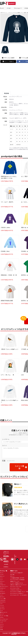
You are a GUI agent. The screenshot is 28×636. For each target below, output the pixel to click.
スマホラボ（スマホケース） (16, 589)
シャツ (1, 577)
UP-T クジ (12, 576)
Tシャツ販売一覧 (24, 12)
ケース (1, 610)
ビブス (1, 627)
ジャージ (2, 624)
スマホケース (2, 584)
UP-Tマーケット (4, 12)
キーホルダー (2, 593)
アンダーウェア (3, 620)
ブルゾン (2, 626)
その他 (1, 629)
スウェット (2, 581)
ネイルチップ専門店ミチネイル (16, 583)
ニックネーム (5, 439)
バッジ (1, 595)
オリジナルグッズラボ (14, 588)
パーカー (9, 8)
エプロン (2, 617)
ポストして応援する (9, 61)
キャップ (2, 614)
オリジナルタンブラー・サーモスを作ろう (18, 595)
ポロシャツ (2, 576)
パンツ (1, 579)
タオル (1, 583)
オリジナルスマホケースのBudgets (17, 579)
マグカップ (2, 591)
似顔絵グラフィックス (14, 581)
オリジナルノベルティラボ (15, 586)
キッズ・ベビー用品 (4, 615)
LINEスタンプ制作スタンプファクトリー (18, 584)
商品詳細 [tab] (6, 93)
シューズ (2, 605)
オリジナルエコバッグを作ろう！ (17, 593)
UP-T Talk (12, 574)
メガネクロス (2, 600)
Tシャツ (2, 8)
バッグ (1, 589)
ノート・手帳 (2, 598)
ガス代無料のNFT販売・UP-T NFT (17, 577)
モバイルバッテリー (4, 586)
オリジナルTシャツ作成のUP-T (16, 572)
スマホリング (2, 588)
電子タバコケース (3, 612)
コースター (2, 607)
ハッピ (1, 622)
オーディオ (2, 608)
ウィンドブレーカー (4, 619)
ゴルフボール (2, 602)
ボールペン (2, 596)
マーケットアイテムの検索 (14, 12)
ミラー (1, 603)
